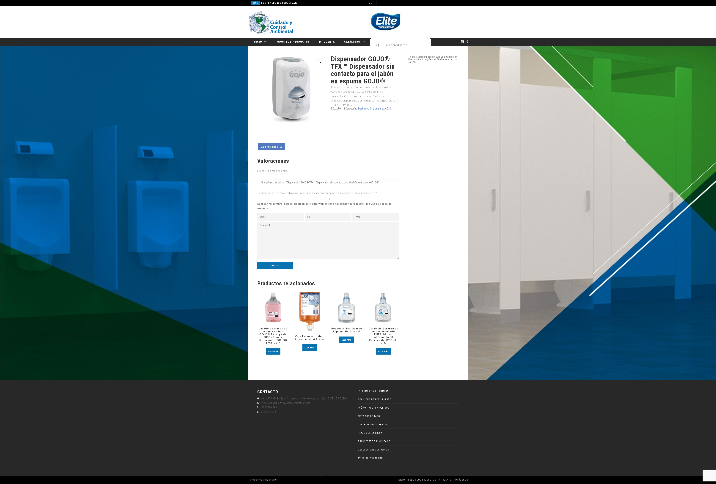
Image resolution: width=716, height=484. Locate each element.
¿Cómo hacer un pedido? (373, 408)
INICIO (257, 41)
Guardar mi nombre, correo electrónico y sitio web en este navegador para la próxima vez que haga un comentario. (324, 206)
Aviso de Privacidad (370, 458)
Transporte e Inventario (374, 441)
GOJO (388, 108)
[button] (319, 61)
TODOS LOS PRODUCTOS (292, 41)
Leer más (273, 351)
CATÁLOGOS (352, 41)
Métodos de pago (369, 416)
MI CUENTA (327, 41)
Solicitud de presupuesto (374, 399)
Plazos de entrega (370, 433)
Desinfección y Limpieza (371, 108)
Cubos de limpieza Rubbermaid (300, 3)
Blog (274, 3)
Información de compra (373, 391)
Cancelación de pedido (372, 424)
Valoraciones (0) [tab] (271, 146)
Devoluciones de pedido (373, 449)
